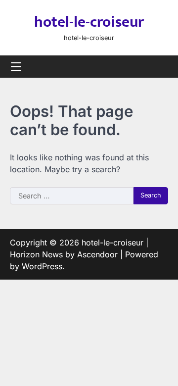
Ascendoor (97, 254)
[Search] (160, 66)
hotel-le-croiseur (89, 22)
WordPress (42, 266)
